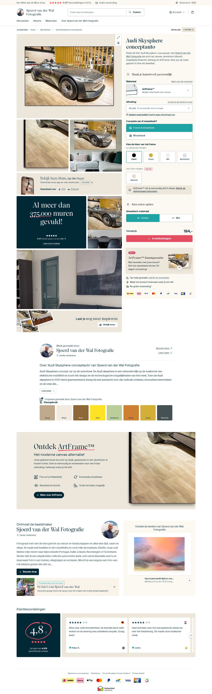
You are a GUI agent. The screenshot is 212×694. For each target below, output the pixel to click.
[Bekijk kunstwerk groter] (118, 37)
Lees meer (164, 352)
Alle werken (23, 20)
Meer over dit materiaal (182, 81)
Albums (37, 20)
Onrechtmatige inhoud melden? (116, 673)
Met (178, 217)
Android (75, 189)
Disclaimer (95, 673)
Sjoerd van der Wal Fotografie (40, 12)
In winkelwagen (161, 238)
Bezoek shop (163, 348)
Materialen (51, 20)
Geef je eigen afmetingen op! (152, 114)
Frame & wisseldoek (143, 127)
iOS (63, 189)
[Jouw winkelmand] (192, 12)
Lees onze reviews (51, 243)
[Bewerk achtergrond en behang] (118, 42)
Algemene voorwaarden (78, 673)
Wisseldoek (139, 135)
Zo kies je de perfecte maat (180, 102)
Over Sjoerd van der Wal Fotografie (79, 20)
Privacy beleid (138, 673)
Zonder (145, 217)
